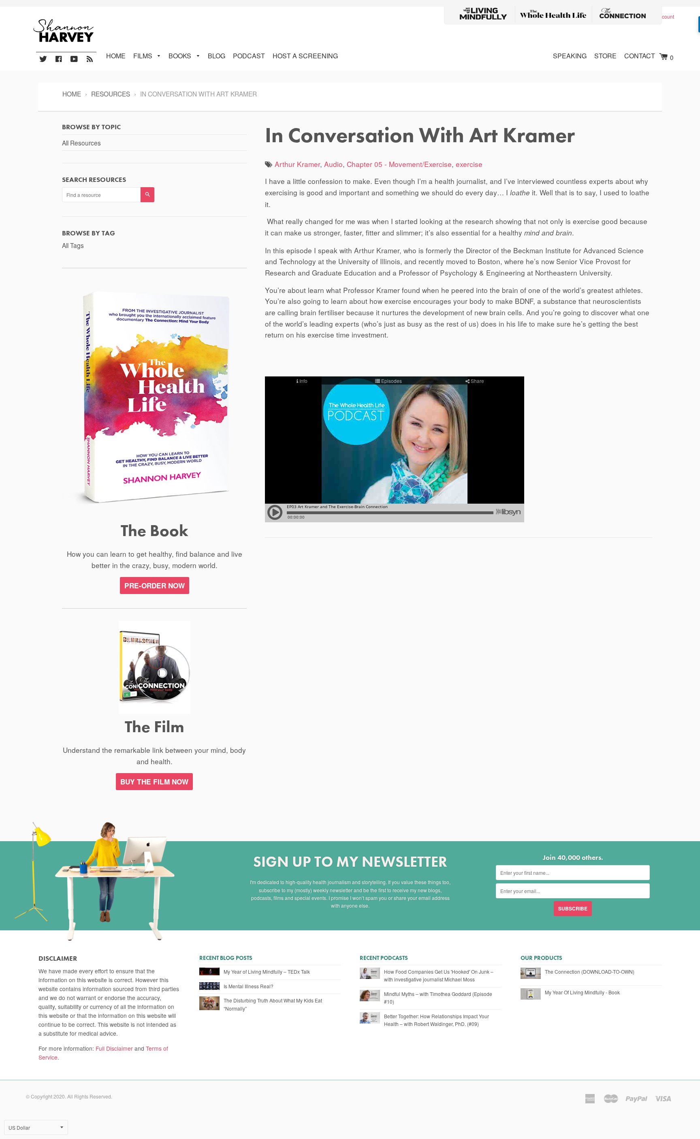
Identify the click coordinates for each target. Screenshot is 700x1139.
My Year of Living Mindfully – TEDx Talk (267, 971)
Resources (110, 93)
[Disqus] (458, 651)
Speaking (570, 55)
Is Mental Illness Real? (248, 986)
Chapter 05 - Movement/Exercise (399, 164)
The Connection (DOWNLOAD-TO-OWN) (589, 971)
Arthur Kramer (297, 164)
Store (605, 55)
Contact (639, 55)
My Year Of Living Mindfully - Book (582, 992)
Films (143, 55)
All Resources (81, 142)
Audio (333, 164)
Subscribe (572, 908)
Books (181, 55)
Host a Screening (305, 55)
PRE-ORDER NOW (154, 585)
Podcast (249, 55)
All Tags (73, 245)
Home (116, 55)
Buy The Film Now (154, 781)
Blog (216, 55)
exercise (469, 164)
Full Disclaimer (114, 1048)
